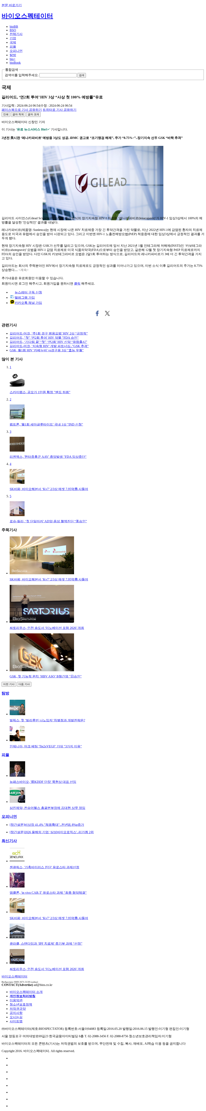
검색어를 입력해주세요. (22, 75)
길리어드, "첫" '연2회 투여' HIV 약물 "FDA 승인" (44, 337)
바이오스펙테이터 (27, 15)
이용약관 (16, 1000)
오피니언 (16, 51)
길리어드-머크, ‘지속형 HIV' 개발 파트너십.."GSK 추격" (49, 346)
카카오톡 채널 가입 (28, 302)
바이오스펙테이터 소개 (26, 992)
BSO (13, 30)
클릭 (77, 283)
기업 (13, 38)
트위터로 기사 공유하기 (107, 313)
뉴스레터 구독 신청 (28, 292)
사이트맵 (16, 1021)
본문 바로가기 (12, 5)
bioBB (14, 26)
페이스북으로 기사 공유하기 (97, 313)
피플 (13, 46)
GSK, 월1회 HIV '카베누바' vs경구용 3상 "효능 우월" (47, 350)
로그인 (23, 283)
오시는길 (16, 1017)
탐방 (13, 55)
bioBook (15, 62)
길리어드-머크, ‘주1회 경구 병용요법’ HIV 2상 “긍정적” (49, 333)
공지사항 (16, 1013)
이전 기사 (8, 684)
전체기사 (16, 34)
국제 (13, 42)
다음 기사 (24, 684)
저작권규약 (18, 1008)
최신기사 (9, 841)
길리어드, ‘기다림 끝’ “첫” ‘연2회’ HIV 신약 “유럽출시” (48, 342)
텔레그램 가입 (25, 297)
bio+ (12, 59)
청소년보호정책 (21, 1004)
